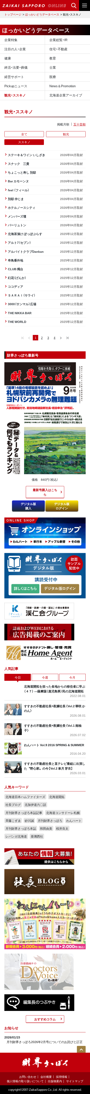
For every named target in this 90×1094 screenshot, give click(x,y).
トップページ (12, 14)
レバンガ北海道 (16, 836)
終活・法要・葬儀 (16, 67)
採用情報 (61, 1077)
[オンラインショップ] (45, 532)
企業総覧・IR (58, 39)
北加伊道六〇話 (35, 804)
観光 (66, 134)
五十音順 (79, 124)
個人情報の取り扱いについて (25, 1081)
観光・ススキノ (15, 95)
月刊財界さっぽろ (50, 820)
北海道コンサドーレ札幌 (63, 812)
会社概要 (46, 1077)
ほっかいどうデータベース (42, 14)
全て (24, 134)
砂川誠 (29, 820)
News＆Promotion (62, 86)
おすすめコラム (45, 1019)
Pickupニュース (15, 86)
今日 (18, 677)
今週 (45, 677)
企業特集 (10, 39)
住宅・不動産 (58, 49)
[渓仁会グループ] (39, 610)
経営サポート (14, 76)
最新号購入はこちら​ (45, 492)
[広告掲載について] (39, 631)
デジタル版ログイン (61, 506)
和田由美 (46, 828)
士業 (52, 67)
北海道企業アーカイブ (65, 95)
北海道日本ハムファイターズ (25, 796)
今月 (72, 677)
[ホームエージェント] (39, 652)
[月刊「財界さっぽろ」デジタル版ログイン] (60, 589)
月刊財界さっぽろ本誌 (20, 828)
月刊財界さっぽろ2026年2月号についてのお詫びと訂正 (45, 1042)
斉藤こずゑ (13, 820)
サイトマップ (74, 1081)
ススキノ (24, 142)
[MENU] (84, 5)
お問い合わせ (27, 1077)
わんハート (73, 820)
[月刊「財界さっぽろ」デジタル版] (25, 589)
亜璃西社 (37, 836)
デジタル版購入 (28, 506)
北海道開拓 (56, 796)
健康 (7, 58)
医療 (52, 76)
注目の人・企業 (15, 49)
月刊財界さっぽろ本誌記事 (23, 812)
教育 (52, 58)
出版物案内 (55, 1081)
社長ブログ (13, 804)
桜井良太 (62, 828)
